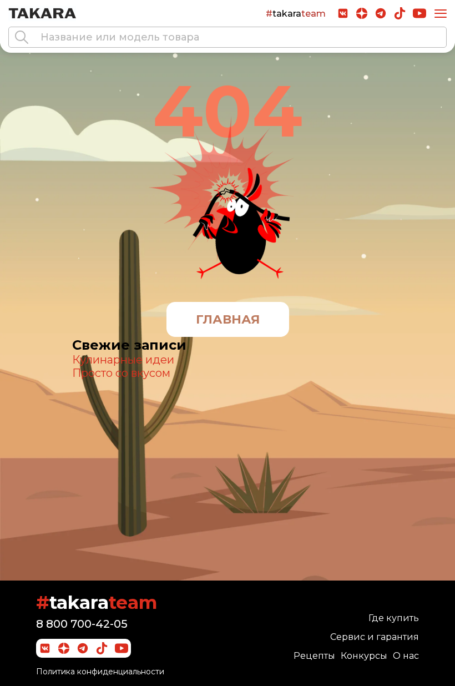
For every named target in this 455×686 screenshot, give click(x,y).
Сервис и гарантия (374, 637)
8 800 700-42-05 (82, 623)
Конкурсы (364, 655)
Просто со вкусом (121, 373)
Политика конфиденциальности (100, 672)
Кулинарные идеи (123, 359)
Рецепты (314, 655)
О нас (406, 655)
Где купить (393, 618)
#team (296, 13)
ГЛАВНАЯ (228, 319)
